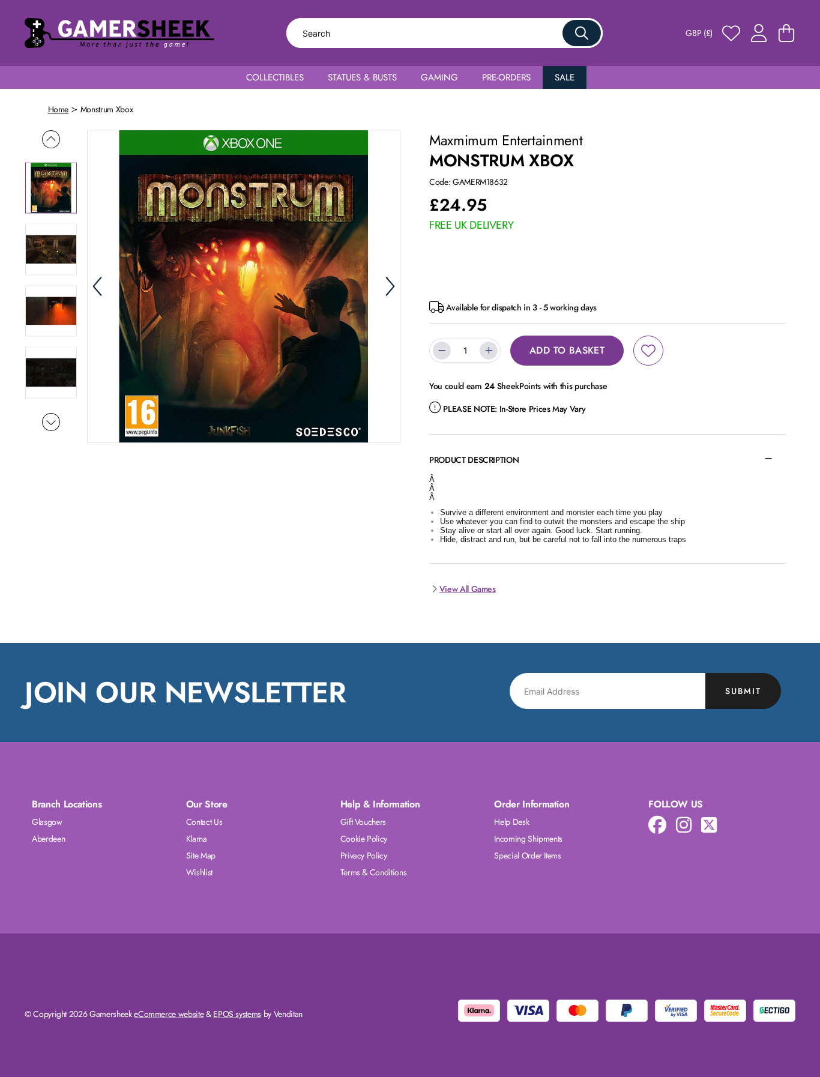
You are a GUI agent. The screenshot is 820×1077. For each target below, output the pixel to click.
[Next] (390, 286)
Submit (743, 691)
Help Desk (511, 822)
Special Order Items (527, 855)
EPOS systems (237, 1014)
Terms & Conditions (373, 872)
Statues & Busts (362, 77)
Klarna (196, 839)
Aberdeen (48, 839)
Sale (564, 77)
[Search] (581, 33)
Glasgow (47, 822)
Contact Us (204, 822)
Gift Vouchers (363, 822)
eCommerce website (168, 1014)
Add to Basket (566, 350)
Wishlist (199, 872)
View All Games (467, 589)
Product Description (474, 460)
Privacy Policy (363, 855)
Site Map (201, 855)
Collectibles (275, 77)
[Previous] (97, 286)
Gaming (439, 77)
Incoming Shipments (528, 839)
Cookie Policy (363, 839)
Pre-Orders (506, 77)
